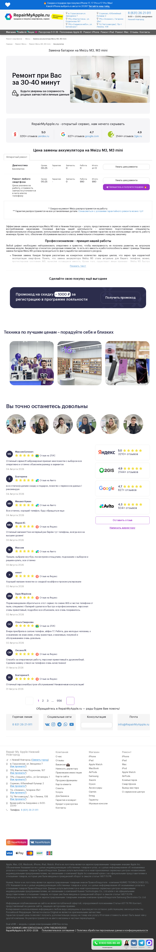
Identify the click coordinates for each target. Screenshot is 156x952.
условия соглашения (131, 481)
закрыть (127, 494)
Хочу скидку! (127, 488)
